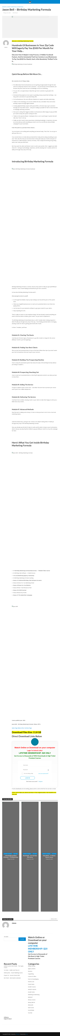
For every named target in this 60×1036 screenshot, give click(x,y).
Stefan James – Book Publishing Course (13, 972)
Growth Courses (6, 6)
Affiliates (18, 1034)
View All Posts (54, 918)
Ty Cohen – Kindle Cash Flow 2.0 (11, 970)
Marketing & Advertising (17, 6)
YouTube (15, 853)
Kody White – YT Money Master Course (49, 856)
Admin (5, 47)
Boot (27, 1034)
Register (41, 781)
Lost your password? (43, 773)
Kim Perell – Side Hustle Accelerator (12, 978)
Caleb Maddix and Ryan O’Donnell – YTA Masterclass (10, 856)
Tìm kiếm (6, 936)
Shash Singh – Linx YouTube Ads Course (30, 856)
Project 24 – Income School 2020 (12, 975)
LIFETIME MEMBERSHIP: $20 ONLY (37, 948)
